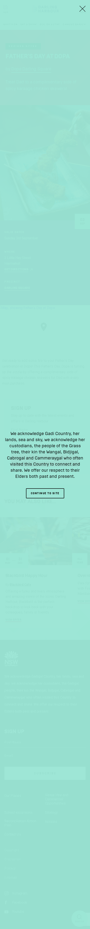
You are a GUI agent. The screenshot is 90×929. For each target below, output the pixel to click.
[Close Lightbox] (82, 8)
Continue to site (45, 493)
